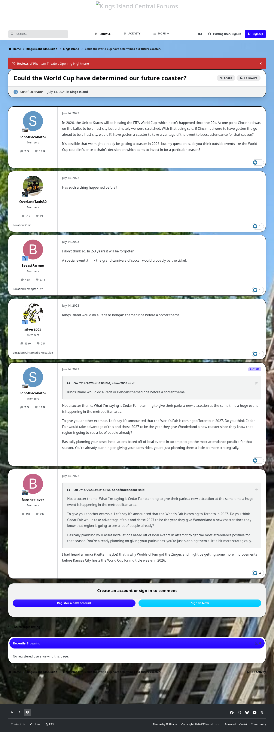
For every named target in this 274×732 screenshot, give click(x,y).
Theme (157, 724)
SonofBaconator (31, 92)
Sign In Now (200, 603)
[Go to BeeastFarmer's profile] (33, 250)
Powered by (245, 724)
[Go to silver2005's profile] (33, 313)
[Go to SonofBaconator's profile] (15, 92)
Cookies (35, 724)
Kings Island (79, 92)
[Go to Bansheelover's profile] (33, 484)
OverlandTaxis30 (33, 202)
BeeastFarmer (32, 265)
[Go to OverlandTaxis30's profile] (33, 186)
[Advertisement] (137, 690)
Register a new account (74, 603)
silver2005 (32, 329)
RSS (51, 724)
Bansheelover (33, 500)
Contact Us (18, 724)
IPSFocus (171, 724)
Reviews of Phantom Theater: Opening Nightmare (53, 63)
